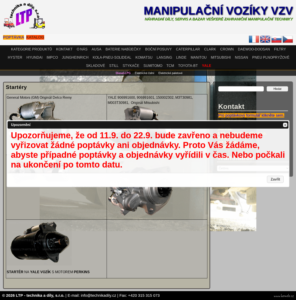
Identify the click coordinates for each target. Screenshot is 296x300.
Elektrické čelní (144, 73)
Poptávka (13, 37)
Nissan (241, 57)
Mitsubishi (221, 57)
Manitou (199, 57)
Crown (227, 49)
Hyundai (34, 57)
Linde (181, 57)
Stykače (131, 66)
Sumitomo (152, 66)
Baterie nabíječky (123, 49)
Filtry (280, 49)
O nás (82, 49)
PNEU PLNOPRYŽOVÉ (270, 57)
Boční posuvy (158, 49)
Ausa (96, 49)
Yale (206, 66)
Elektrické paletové (170, 73)
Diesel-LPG (123, 73)
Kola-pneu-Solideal (112, 57)
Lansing (164, 57)
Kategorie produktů (31, 49)
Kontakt (64, 49)
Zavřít (285, 125)
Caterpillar (188, 49)
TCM (170, 66)
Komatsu (144, 57)
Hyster (15, 57)
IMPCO (52, 57)
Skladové (95, 66)
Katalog (35, 37)
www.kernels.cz (284, 295)
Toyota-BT (188, 66)
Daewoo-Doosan (254, 49)
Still (114, 66)
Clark (210, 49)
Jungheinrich (75, 57)
